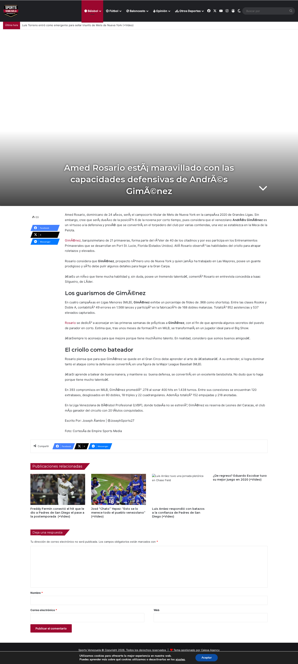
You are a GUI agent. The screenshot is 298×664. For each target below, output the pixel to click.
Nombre (36, 592)
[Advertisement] (149, 59)
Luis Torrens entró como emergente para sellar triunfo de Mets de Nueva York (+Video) (78, 25)
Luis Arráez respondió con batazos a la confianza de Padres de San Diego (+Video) (178, 512)
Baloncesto (137, 11)
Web (156, 610)
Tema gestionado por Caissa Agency (197, 650)
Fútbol (113, 11)
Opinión (161, 11)
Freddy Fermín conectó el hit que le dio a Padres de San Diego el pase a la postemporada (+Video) (57, 512)
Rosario (70, 323)
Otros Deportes (190, 11)
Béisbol (92, 11)
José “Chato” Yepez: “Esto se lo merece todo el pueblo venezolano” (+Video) (118, 512)
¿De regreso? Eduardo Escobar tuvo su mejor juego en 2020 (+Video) (240, 477)
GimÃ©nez (73, 240)
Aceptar (207, 658)
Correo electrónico (43, 610)
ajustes (180, 659)
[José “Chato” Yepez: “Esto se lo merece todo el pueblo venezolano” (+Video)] (118, 489)
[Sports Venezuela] (11, 11)
